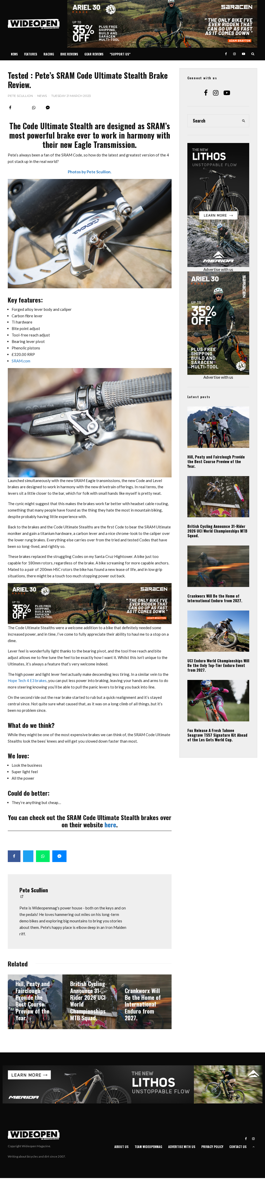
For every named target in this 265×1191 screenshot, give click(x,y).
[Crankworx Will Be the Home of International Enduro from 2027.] (144, 1001)
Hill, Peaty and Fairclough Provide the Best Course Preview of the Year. (216, 461)
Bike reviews (69, 54)
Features (30, 54)
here (110, 824)
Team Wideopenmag (148, 1146)
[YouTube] (243, 54)
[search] (243, 120)
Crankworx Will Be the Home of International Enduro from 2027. (214, 598)
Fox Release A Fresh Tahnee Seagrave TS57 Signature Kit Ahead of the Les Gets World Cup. (217, 735)
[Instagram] (234, 54)
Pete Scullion (20, 96)
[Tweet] (28, 856)
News (14, 54)
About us (121, 1146)
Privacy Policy (212, 1146)
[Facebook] (226, 54)
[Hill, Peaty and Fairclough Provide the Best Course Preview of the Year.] (35, 1001)
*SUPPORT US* (120, 54)
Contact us (238, 1146)
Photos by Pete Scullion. (89, 171)
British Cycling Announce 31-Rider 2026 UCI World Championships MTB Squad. (217, 531)
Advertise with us (218, 269)
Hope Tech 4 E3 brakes (27, 680)
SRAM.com (21, 360)
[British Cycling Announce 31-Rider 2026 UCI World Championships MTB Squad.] (89, 1001)
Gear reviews (94, 54)
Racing (48, 54)
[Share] (10, 108)
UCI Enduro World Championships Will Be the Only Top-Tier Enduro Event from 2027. (218, 665)
